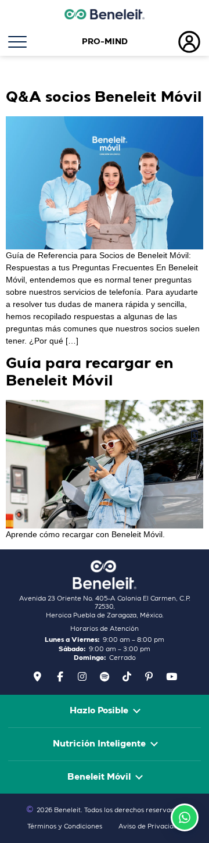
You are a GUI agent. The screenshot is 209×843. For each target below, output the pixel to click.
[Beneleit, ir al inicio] (104, 575)
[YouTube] (171, 676)
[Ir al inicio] (104, 14)
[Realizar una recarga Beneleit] (194, 435)
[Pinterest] (149, 676)
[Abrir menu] (35, 42)
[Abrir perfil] (174, 42)
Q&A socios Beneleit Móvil (103, 98)
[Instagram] (82, 676)
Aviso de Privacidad (150, 827)
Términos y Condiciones (64, 827)
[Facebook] (60, 676)
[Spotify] (104, 676)
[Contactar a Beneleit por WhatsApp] (185, 817)
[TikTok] (127, 676)
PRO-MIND (105, 42)
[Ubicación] (38, 676)
